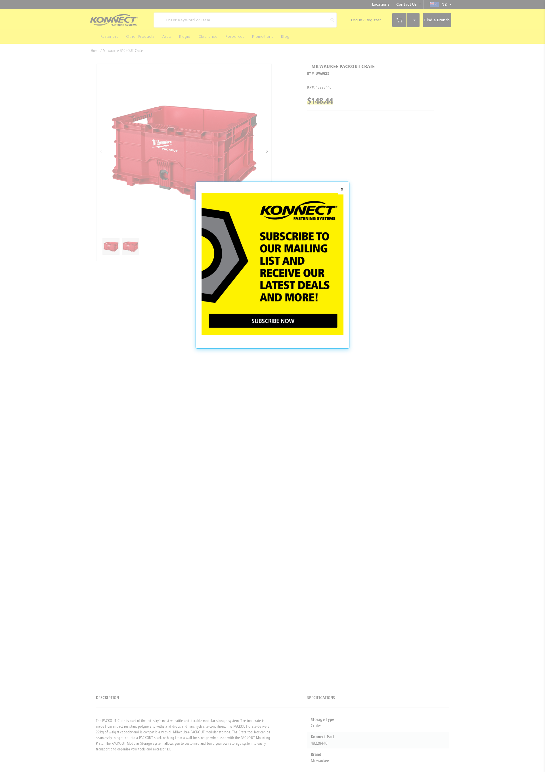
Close (342, 189)
